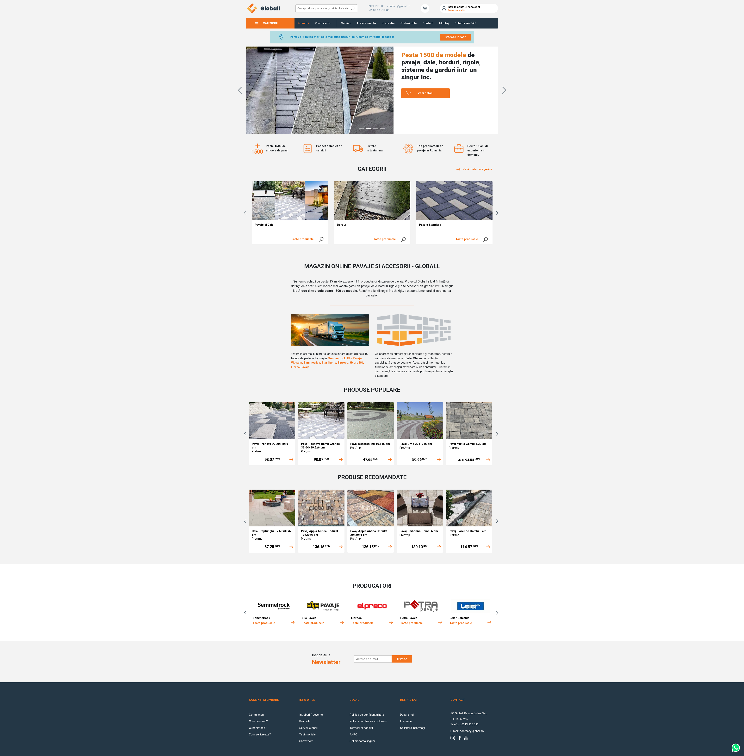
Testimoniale (307, 734)
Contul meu (256, 714)
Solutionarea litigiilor (362, 741)
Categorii (270, 23)
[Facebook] (460, 737)
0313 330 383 (376, 6)
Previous (246, 213)
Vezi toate (476, 169)
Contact (428, 23)
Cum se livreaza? (260, 734)
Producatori (323, 23)
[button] (239, 90)
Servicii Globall (308, 728)
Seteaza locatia (455, 37)
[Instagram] (452, 737)
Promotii (303, 23)
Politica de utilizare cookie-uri (368, 721)
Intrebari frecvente (311, 714)
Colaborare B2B (465, 23)
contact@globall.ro (398, 6)
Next (498, 213)
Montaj (444, 23)
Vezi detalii (425, 93)
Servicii (346, 23)
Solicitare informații (412, 728)
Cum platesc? (258, 728)
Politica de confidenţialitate (367, 714)
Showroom (306, 741)
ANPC (353, 734)
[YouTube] (466, 737)
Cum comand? (258, 721)
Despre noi (407, 714)
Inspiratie (388, 23)
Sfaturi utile (408, 23)
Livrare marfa (366, 23)
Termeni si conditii (361, 728)
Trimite (401, 659)
